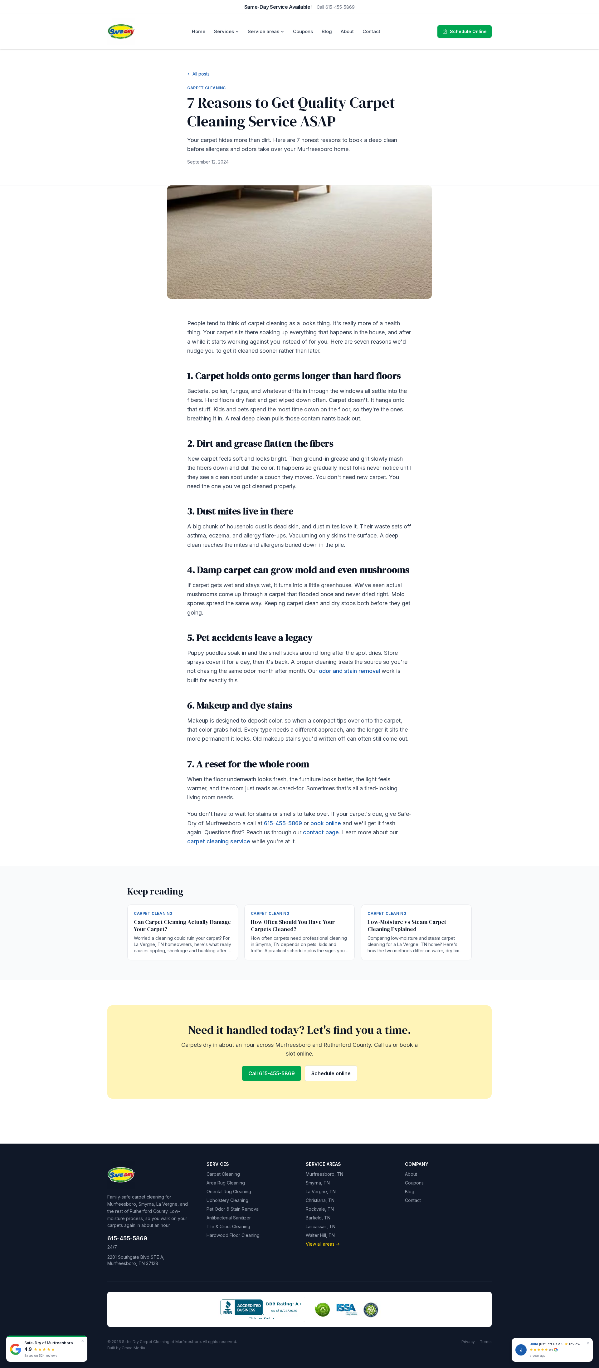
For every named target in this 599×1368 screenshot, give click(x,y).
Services (224, 31)
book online (325, 823)
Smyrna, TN (318, 1182)
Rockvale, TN (320, 1209)
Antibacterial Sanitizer (229, 1217)
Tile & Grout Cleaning (228, 1226)
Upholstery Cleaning (227, 1200)
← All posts (198, 73)
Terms (486, 1341)
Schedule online (331, 1073)
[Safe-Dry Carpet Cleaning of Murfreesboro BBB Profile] (261, 1309)
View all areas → (323, 1244)
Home (198, 31)
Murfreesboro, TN (324, 1174)
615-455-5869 (283, 823)
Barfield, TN (318, 1217)
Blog (327, 31)
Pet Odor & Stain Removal (233, 1209)
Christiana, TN (320, 1200)
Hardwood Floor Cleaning (233, 1235)
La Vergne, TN (321, 1191)
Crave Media (133, 1348)
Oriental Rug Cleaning (229, 1191)
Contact (371, 31)
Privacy (468, 1341)
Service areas (263, 31)
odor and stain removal (349, 671)
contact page (321, 832)
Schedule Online (468, 31)
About (347, 31)
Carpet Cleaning (223, 1174)
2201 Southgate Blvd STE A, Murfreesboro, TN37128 (135, 1260)
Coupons (303, 31)
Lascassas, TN (320, 1226)
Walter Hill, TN (320, 1235)
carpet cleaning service (218, 841)
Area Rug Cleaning (226, 1182)
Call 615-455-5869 (336, 7)
